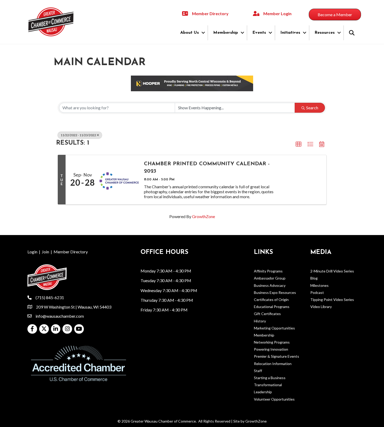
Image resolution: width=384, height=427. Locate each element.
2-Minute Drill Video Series (332, 271)
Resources (325, 33)
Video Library (321, 306)
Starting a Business (270, 377)
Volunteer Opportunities (274, 399)
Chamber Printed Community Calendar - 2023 (207, 167)
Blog (314, 278)
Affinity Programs (268, 271)
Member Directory (71, 251)
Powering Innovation (271, 349)
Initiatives (290, 33)
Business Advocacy (270, 285)
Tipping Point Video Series (332, 299)
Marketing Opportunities (274, 328)
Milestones (319, 285)
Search (312, 107)
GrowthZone (203, 216)
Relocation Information (273, 363)
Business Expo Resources (275, 292)
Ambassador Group (270, 278)
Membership (225, 33)
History (260, 321)
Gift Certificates (267, 313)
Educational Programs (271, 306)
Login (32, 251)
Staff (258, 370)
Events (259, 33)
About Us (189, 33)
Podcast (317, 292)
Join (45, 251)
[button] (298, 144)
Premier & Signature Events (276, 356)
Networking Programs (272, 342)
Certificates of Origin (271, 299)
